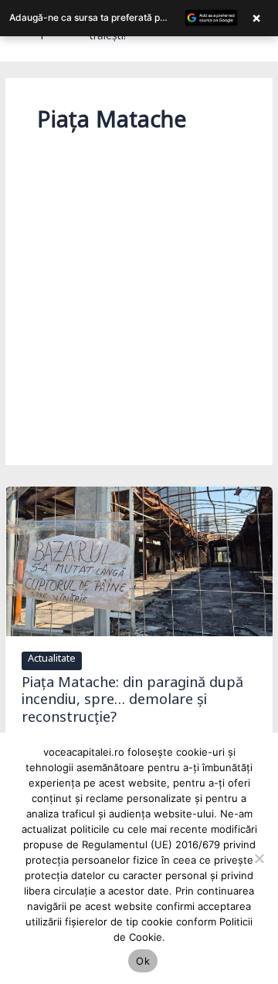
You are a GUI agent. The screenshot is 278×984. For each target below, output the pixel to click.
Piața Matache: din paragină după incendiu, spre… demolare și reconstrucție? (132, 703)
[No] (258, 858)
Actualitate (52, 661)
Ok (143, 961)
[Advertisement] (139, 287)
